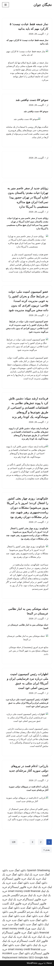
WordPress (32, 963)
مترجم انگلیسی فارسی (14, 895)
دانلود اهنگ (17, 874)
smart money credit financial (24, 891)
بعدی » (46, 850)
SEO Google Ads (38, 957)
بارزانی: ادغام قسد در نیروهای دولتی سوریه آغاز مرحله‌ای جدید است (28, 770)
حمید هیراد (30, 928)
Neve (49, 963)
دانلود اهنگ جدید (17, 870)
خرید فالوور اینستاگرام (14, 878)
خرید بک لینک (31, 874)
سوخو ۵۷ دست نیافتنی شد (32, 99)
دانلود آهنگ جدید (38, 882)
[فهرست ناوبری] (5, 4)
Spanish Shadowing (38, 870)
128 (13, 842)
